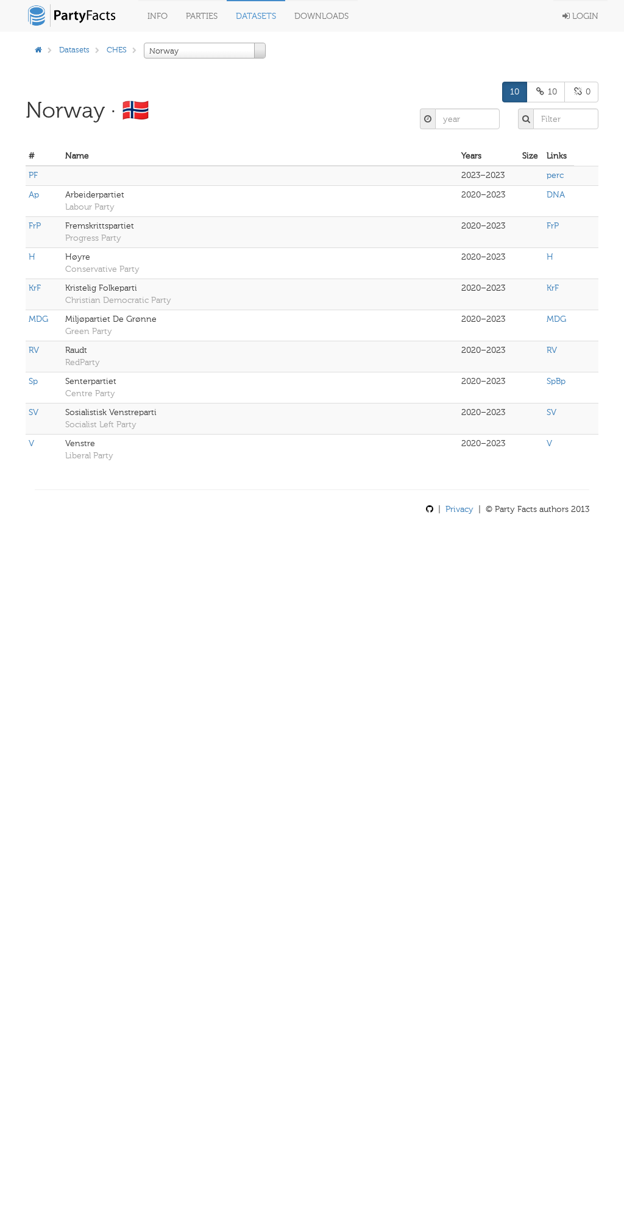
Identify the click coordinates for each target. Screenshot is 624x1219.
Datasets (256, 16)
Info (157, 16)
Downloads (321, 16)
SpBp (556, 381)
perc (555, 175)
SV (33, 412)
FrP (35, 226)
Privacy (459, 509)
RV (34, 350)
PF (33, 175)
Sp (33, 381)
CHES (117, 49)
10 (514, 92)
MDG (38, 319)
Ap (34, 195)
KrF (35, 288)
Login (584, 16)
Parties (202, 16)
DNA (556, 195)
